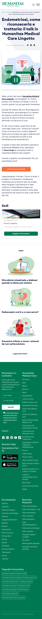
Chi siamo (25, 379)
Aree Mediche (27, 396)
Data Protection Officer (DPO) (30, 464)
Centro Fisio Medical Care (29, 410)
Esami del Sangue (8, 510)
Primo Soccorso (7, 533)
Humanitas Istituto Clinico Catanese (14, 597)
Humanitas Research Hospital (12, 577)
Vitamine (5, 559)
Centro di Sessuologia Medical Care (30, 421)
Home (4, 12)
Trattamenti (6, 552)
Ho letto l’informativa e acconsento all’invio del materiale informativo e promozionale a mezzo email (10, 417)
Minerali (4, 526)
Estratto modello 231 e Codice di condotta (30, 470)
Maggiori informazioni (21, 234)
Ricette (4, 539)
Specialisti (5, 546)
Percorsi (25, 389)
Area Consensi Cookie (30, 460)
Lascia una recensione (30, 486)
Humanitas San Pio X (29, 577)
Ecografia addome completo (29, 536)
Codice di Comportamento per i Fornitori (30, 477)
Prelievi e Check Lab (29, 402)
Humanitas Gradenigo (9, 589)
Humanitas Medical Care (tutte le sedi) (14, 573)
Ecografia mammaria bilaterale (29, 548)
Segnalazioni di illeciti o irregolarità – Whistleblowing (30, 444)
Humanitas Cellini (24, 585)
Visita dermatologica (29, 506)
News (9, 12)
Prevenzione (6, 529)
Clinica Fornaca (23, 589)
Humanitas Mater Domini (10, 581)
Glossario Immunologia (10, 513)
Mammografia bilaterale (30, 543)
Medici (24, 386)
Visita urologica (27, 531)
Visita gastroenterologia (30, 528)
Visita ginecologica (29, 513)
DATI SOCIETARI (28, 614)
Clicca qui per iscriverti (16, 169)
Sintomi (4, 542)
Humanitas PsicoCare (30, 405)
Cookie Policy (27, 454)
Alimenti (5, 503)
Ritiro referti (26, 483)
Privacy (25, 450)
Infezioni (5, 516)
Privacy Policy (27, 457)
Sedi (23, 383)
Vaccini (4, 555)
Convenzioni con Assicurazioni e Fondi (29, 427)
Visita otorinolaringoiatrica (29, 523)
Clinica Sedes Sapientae (10, 593)
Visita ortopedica (28, 519)
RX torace (25, 540)
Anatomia (5, 507)
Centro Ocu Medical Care (29, 415)
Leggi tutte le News (20, 354)
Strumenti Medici (8, 549)
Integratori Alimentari (9, 520)
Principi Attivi (6, 536)
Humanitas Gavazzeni (9, 585)
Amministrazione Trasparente (28, 438)
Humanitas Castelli (26, 581)
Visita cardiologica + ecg (31, 509)
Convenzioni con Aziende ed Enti (28, 432)
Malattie (5, 523)
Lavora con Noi (27, 399)
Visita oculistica (27, 516)
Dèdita (24, 489)
